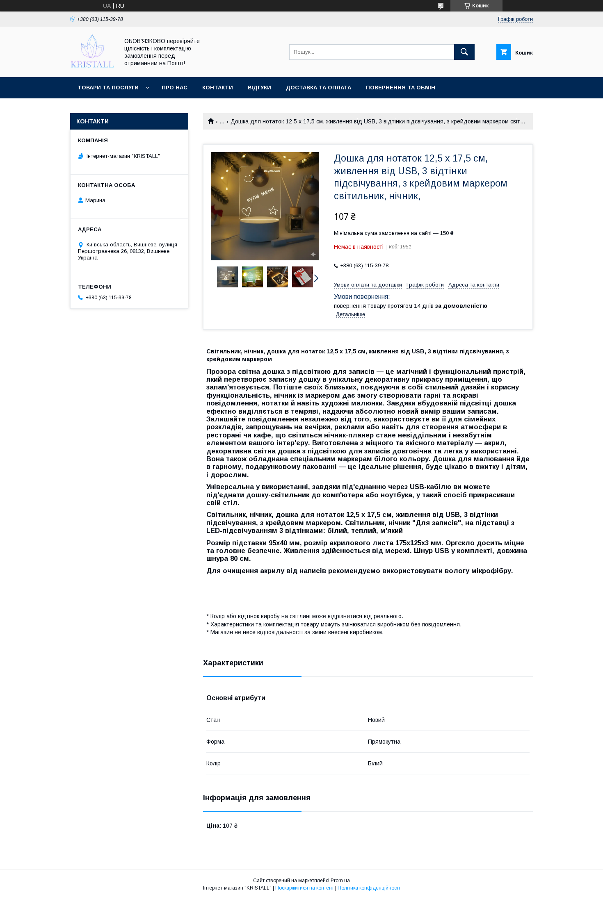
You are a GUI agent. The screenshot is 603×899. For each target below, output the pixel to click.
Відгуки (259, 87)
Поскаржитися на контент (304, 888)
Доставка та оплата (318, 87)
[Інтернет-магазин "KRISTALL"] (92, 66)
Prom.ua (340, 880)
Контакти (217, 87)
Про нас (174, 87)
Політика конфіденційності (369, 888)
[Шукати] (464, 52)
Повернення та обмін (400, 87)
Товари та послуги (108, 87)
